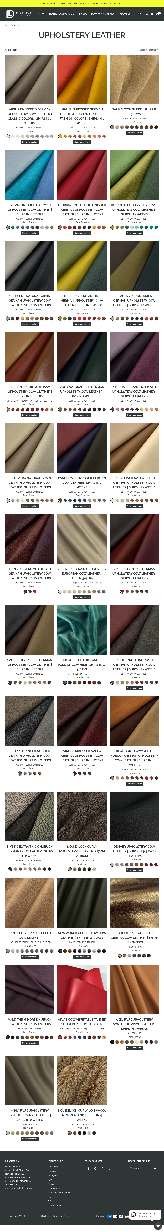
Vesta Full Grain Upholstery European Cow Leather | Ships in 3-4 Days (82, 573)
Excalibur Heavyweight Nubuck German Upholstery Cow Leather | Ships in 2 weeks (134, 758)
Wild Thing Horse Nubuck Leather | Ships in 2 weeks (29, 1022)
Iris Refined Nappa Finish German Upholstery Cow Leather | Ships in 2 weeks (134, 482)
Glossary (52, 1197)
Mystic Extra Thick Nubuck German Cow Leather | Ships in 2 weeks (29, 851)
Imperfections (54, 1188)
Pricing (51, 1184)
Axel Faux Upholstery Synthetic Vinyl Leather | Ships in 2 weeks (134, 1024)
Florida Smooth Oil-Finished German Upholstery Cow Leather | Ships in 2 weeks (82, 209)
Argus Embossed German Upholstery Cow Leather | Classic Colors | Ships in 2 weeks (30, 116)
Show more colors (29, 142)
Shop (42, 14)
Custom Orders (55, 1205)
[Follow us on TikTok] (109, 1168)
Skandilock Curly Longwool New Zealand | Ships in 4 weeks (82, 1115)
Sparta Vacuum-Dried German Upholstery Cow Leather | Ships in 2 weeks (134, 300)
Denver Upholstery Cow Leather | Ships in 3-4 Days (134, 849)
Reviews (82, 14)
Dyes (50, 1180)
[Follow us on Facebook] (88, 1168)
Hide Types (53, 1167)
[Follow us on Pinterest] (102, 1168)
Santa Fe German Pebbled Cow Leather (30, 935)
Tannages (52, 1175)
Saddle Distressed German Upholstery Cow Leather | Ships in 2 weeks (29, 664)
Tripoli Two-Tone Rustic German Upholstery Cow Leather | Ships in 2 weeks (134, 664)
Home (7, 25)
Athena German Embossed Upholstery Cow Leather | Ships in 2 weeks (134, 391)
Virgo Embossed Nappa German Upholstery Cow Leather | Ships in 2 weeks (82, 755)
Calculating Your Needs (59, 1192)
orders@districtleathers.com (18, 1188)
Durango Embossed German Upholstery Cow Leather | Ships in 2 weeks (134, 209)
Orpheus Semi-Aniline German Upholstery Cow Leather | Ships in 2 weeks (82, 300)
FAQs (50, 1201)
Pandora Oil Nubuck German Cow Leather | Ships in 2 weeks (82, 482)
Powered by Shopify (61, 1216)
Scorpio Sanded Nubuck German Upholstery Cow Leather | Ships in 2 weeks (29, 755)
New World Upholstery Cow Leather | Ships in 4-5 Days (82, 935)
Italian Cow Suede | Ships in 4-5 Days (134, 111)
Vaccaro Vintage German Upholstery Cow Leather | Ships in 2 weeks (134, 573)
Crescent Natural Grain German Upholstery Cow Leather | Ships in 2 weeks (29, 300)
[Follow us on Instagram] (95, 1168)
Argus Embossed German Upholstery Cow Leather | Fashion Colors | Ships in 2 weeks (82, 116)
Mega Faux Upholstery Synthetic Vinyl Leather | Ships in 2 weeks (29, 1115)
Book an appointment (103, 14)
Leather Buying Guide (61, 14)
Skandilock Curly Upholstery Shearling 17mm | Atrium (82, 851)
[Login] (152, 14)
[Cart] (157, 14)
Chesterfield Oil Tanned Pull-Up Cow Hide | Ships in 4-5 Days (82, 664)
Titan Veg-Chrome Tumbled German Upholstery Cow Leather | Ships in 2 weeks (29, 573)
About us (125, 14)
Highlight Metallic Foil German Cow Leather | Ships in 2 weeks (134, 937)
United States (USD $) (16, 1216)
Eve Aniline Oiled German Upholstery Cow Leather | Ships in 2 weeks (30, 209)
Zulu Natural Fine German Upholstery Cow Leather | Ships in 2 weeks (82, 391)
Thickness (52, 1171)
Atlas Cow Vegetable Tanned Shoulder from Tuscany (82, 1022)
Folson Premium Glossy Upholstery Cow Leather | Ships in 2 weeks (30, 391)
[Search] (147, 14)
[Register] (155, 1168)
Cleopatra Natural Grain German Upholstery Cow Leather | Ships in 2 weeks (29, 482)
